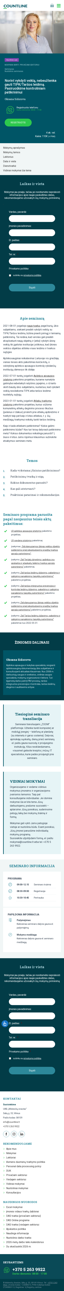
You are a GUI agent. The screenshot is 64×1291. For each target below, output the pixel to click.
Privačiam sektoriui (16, 1175)
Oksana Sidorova (15, 99)
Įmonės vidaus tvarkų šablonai (22, 1211)
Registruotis (18, 122)
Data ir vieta (10, 161)
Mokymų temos (12, 152)
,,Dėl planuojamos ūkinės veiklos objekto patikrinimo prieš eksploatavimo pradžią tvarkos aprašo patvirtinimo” (35, 550)
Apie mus (11, 1148)
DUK (8, 1170)
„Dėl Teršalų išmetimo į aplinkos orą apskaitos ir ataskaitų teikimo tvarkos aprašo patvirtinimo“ (33, 563)
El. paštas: (15, 240)
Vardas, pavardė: (18, 211)
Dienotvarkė (10, 165)
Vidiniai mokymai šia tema (18, 170)
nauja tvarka (33, 325)
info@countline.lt (11, 1122)
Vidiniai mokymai (15, 1183)
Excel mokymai (14, 1207)
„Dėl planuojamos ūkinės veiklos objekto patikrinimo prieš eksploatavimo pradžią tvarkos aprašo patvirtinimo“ (35, 606)
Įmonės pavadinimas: (20, 225)
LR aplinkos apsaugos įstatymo (26, 531)
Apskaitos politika (16, 1229)
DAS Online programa (17, 1220)
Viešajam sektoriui (16, 1179)
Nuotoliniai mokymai (17, 1188)
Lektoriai (11, 1157)
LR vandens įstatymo (21, 540)
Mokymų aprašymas (15, 147)
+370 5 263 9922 (11, 1126)
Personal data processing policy (23, 1166)
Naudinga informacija (17, 1233)
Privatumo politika (20, 268)
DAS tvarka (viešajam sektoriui (22, 1224)
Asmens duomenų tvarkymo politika (25, 1161)
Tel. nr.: (13, 254)
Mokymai (11, 1153)
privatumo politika (32, 275)
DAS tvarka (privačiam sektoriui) (23, 1215)
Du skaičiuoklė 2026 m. (18, 1246)
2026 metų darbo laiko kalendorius (25, 1242)
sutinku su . (27, 275)
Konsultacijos (13, 1192)
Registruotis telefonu (27, 107)
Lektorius (9, 156)
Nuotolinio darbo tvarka (18, 1237)
